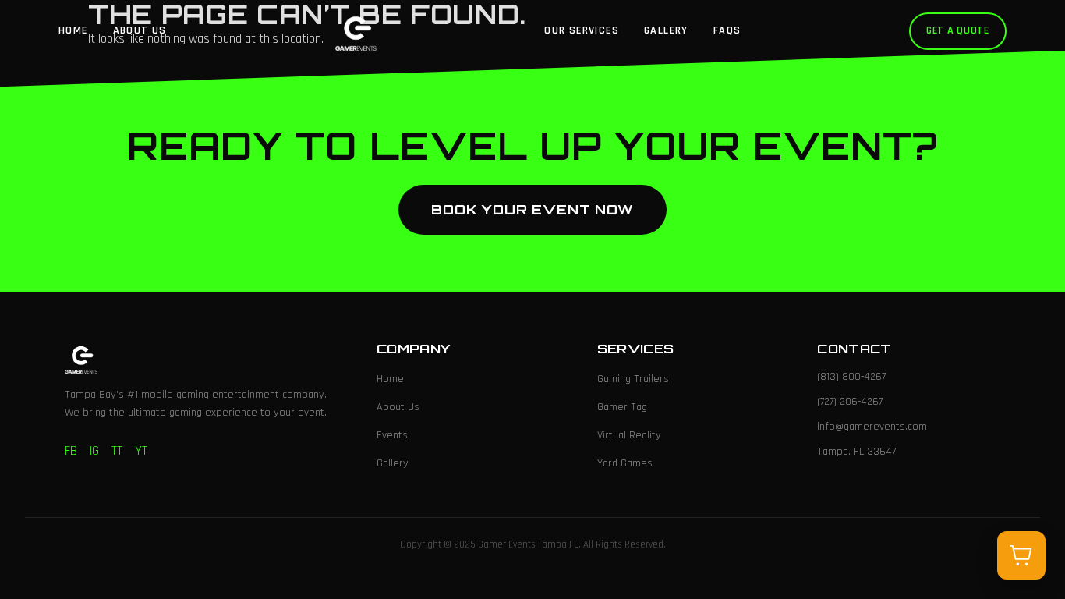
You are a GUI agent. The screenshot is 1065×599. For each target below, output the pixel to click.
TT (116, 450)
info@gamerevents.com (872, 427)
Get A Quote (957, 30)
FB (71, 450)
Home (73, 30)
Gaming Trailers (633, 379)
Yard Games (625, 463)
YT (141, 450)
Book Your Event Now (532, 209)
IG (94, 450)
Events (392, 435)
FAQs (727, 30)
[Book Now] (1021, 555)
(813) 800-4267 (851, 377)
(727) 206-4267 (850, 402)
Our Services (581, 30)
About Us (140, 30)
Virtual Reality (629, 435)
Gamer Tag (622, 407)
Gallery (666, 30)
